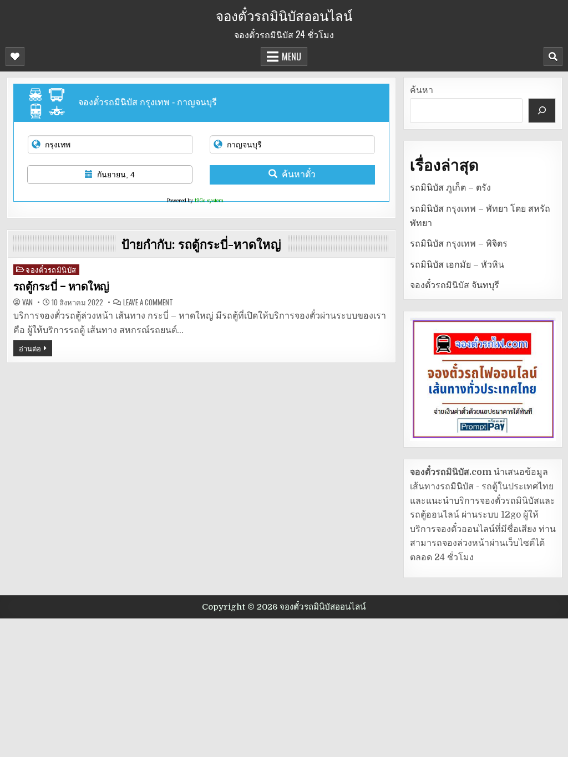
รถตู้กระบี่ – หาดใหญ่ (61, 286)
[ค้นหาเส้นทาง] (542, 110)
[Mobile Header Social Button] (15, 56)
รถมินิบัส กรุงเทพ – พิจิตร (459, 244)
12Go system (209, 200)
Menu (291, 56)
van (27, 302)
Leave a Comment (148, 302)
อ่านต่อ (30, 348)
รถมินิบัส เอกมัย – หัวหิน (457, 265)
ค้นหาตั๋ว (299, 174)
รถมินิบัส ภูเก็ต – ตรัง (450, 188)
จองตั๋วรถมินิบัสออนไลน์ (284, 15)
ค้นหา (421, 90)
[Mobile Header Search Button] (553, 56)
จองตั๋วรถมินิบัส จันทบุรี (454, 285)
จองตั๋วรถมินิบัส (51, 269)
